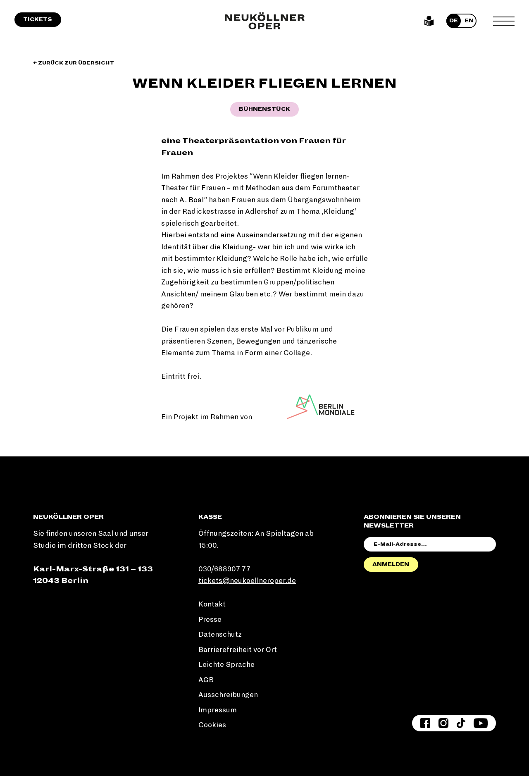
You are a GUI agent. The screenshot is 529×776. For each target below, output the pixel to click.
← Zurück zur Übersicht (73, 63)
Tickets (37, 19)
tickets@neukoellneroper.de (247, 581)
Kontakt (212, 604)
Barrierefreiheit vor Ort (237, 650)
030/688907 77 (224, 569)
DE (453, 21)
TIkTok (461, 723)
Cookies (212, 725)
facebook (425, 723)
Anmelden (390, 564)
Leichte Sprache (429, 21)
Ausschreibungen (228, 695)
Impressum (217, 710)
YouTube (481, 723)
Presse (210, 619)
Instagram (443, 723)
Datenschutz (220, 634)
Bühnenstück (264, 109)
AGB (206, 680)
